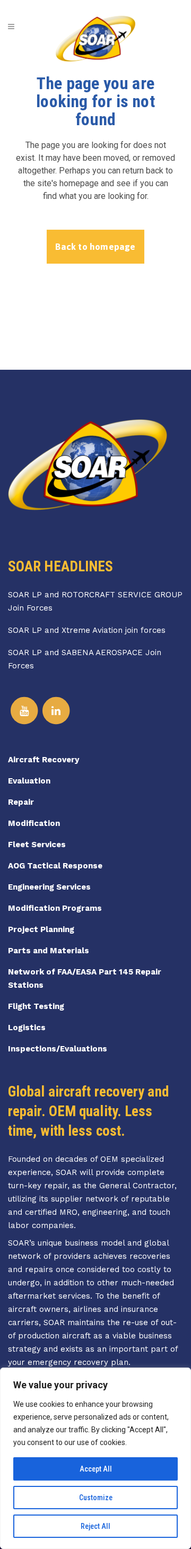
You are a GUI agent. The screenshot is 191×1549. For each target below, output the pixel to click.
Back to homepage (95, 246)
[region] (95, 1458)
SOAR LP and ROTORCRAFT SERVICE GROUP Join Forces (95, 601)
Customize (95, 1497)
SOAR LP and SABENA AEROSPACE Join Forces (84, 659)
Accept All (96, 1469)
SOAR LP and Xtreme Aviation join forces (87, 630)
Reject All (95, 1526)
